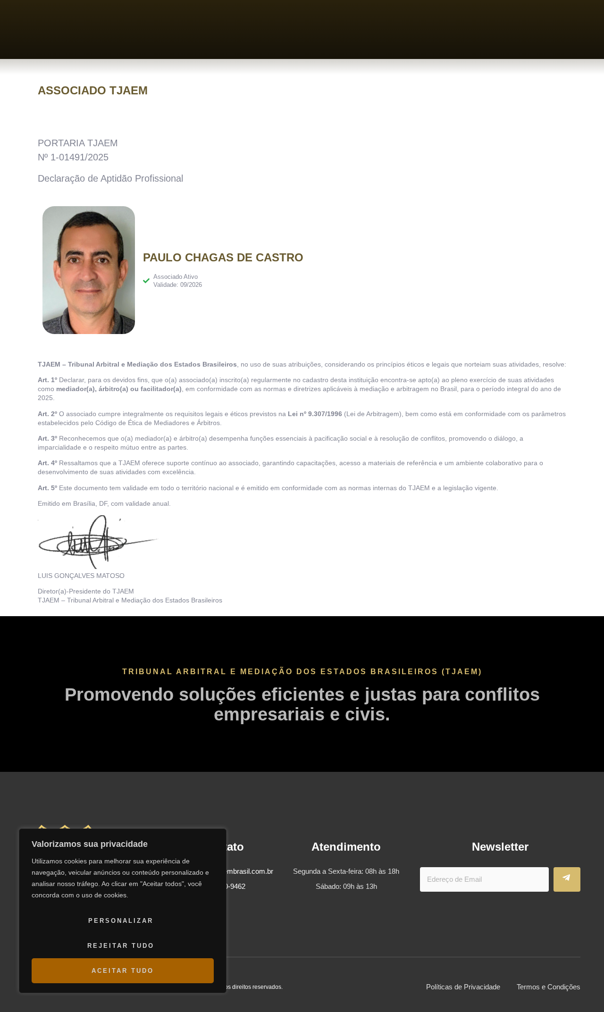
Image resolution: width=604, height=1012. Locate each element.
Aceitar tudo (123, 970)
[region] (122, 910)
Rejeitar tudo (120, 945)
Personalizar (120, 920)
